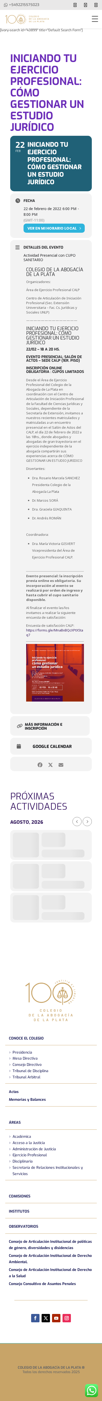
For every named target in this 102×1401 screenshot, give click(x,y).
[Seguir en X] (46, 1318)
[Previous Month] (77, 821)
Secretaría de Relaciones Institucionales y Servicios (48, 1170)
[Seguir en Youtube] (56, 1318)
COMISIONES (19, 1196)
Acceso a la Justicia (29, 1142)
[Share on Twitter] (50, 764)
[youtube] (85, 5)
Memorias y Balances (27, 1099)
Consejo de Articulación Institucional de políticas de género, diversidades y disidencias (50, 1244)
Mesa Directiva (25, 1058)
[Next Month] (87, 821)
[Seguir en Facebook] (35, 1318)
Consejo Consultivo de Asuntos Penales (42, 1283)
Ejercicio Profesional (30, 1155)
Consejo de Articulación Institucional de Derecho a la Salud (50, 1273)
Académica (22, 1136)
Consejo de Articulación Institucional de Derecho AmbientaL (50, 1258)
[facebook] (75, 5)
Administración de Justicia (34, 1149)
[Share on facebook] (39, 764)
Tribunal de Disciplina (30, 1070)
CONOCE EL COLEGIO (26, 1038)
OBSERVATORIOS (23, 1226)
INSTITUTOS (19, 1211)
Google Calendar (52, 746)
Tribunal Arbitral (26, 1077)
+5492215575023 (24, 4)
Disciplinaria (23, 1161)
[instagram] (96, 5)
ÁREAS (15, 1122)
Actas (14, 1091)
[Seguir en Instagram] (67, 1318)
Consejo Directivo (27, 1064)
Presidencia (22, 1052)
